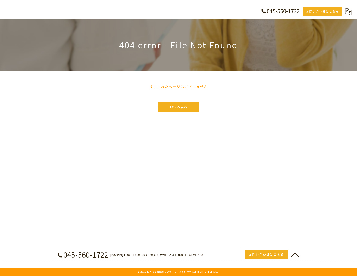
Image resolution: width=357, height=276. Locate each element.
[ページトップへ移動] (295, 255)
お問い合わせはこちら (322, 11)
